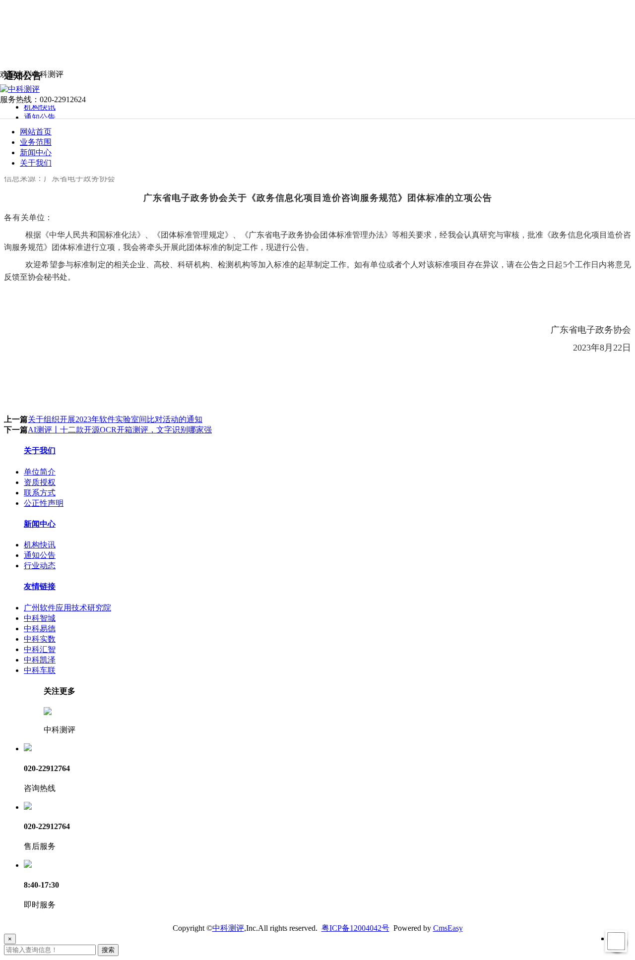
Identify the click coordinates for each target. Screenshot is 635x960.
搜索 (108, 950)
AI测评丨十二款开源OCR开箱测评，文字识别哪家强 (120, 429)
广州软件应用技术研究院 (67, 607)
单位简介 (40, 472)
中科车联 (40, 670)
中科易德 (40, 628)
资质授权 (40, 482)
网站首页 (36, 131)
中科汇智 (40, 649)
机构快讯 (40, 107)
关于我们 (36, 163)
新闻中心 (36, 152)
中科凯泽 (40, 660)
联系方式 (40, 492)
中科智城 (40, 618)
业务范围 (36, 142)
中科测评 (228, 928)
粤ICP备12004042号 (355, 928)
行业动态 (40, 565)
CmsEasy (448, 928)
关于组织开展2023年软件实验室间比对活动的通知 (115, 419)
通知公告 (40, 117)
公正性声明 (44, 503)
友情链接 (40, 586)
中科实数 (40, 639)
